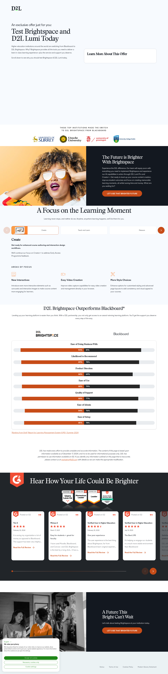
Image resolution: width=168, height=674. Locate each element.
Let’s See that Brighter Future (122, 194)
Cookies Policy (128, 667)
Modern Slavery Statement (147, 667)
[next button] (161, 230)
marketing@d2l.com (69, 460)
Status (102, 667)
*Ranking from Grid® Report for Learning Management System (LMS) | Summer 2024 (45, 433)
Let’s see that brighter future (122, 631)
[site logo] (16, 8)
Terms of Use (113, 667)
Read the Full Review (22, 547)
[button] (8, 641)
